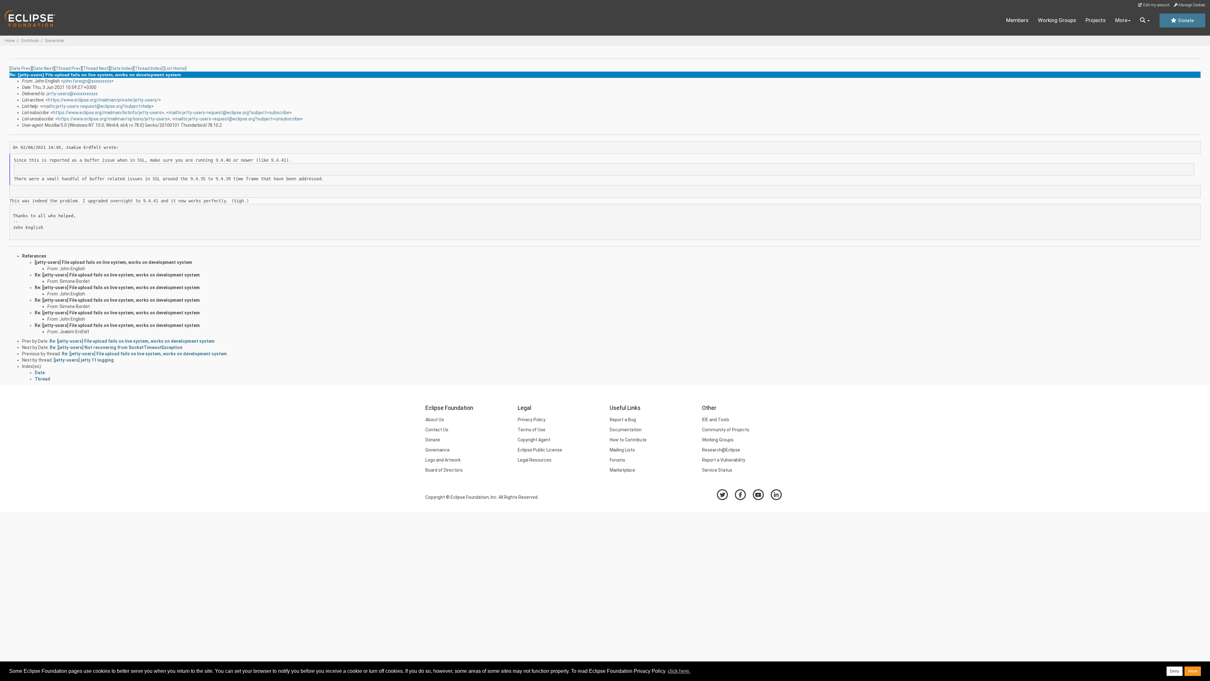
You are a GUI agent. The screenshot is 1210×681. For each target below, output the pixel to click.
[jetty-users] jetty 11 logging (84, 360)
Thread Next (95, 68)
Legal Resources (534, 460)
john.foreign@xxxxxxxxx (87, 81)
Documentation (626, 429)
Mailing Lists (622, 449)
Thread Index (148, 68)
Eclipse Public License (540, 449)
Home (9, 40)
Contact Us (436, 429)
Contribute (29, 40)
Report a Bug (623, 419)
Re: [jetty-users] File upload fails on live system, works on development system (117, 274)
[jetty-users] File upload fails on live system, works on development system (113, 262)
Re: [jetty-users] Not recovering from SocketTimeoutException (116, 347)
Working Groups (1057, 20)
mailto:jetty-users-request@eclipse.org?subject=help (96, 106)
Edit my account (1156, 5)
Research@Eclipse (721, 449)
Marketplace (622, 470)
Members (1017, 20)
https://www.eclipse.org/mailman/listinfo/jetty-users (107, 112)
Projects (1096, 20)
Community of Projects (725, 429)
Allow (1192, 671)
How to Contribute (628, 439)
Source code (54, 40)
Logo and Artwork (443, 460)
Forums (617, 460)
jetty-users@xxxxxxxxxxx (72, 93)
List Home (175, 68)
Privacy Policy (531, 419)
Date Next (43, 68)
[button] (1145, 20)
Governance (437, 449)
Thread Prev (68, 68)
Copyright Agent (534, 439)
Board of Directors (444, 470)
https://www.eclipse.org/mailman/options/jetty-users (113, 118)
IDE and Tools (715, 419)
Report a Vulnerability (723, 460)
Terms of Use (531, 429)
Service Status (717, 470)
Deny (1174, 671)
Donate (1185, 20)
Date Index (121, 68)
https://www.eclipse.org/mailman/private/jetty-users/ (103, 99)
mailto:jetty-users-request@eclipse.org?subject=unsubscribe (237, 118)
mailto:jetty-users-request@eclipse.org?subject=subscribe (229, 112)
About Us (434, 419)
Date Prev (21, 68)
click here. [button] (679, 671)
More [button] (1121, 20)
